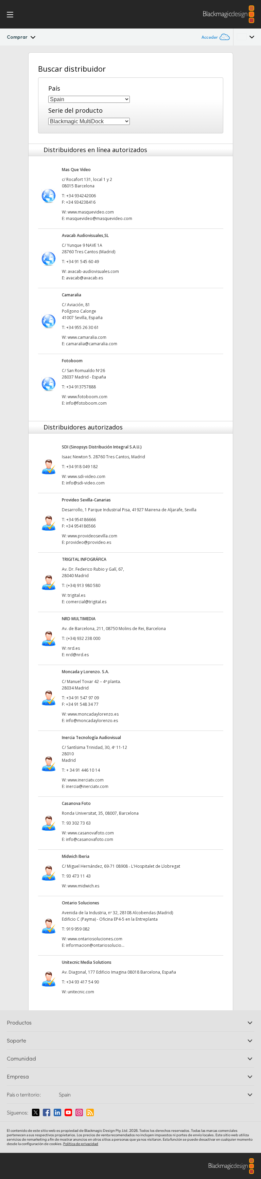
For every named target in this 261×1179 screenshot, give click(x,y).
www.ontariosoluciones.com (95, 939)
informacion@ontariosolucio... (95, 945)
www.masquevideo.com (91, 212)
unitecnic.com (81, 992)
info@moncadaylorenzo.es (92, 720)
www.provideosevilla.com (92, 536)
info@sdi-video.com (85, 483)
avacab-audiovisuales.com (93, 271)
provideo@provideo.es (88, 542)
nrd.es (74, 648)
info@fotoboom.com (86, 403)
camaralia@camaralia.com (91, 344)
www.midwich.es (83, 886)
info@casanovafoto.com (89, 839)
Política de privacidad (80, 1143)
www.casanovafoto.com (91, 833)
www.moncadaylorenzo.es (93, 714)
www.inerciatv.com (86, 780)
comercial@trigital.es (86, 602)
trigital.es (76, 595)
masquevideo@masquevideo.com (99, 218)
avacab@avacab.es (84, 278)
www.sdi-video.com (86, 476)
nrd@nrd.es (77, 655)
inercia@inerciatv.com (87, 786)
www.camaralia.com (87, 337)
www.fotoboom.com (87, 397)
